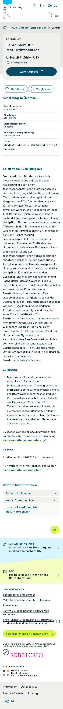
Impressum (10, 686)
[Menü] (56, 15)
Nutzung (32, 693)
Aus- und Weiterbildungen (29, 27)
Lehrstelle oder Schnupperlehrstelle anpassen (26, 612)
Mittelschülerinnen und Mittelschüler (26, 600)
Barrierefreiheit (13, 693)
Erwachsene (10, 605)
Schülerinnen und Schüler (19, 594)
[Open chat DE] (54, 530)
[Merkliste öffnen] (34, 5)
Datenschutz (29, 686)
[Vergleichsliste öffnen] (42, 5)
